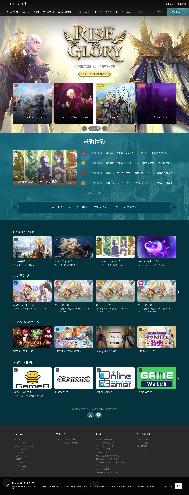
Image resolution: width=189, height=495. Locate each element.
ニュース (25, 11)
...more (139, 11)
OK (178, 486)
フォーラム (82, 11)
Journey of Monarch (24, 445)
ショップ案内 (142, 442)
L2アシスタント (65, 11)
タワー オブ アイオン (24, 462)
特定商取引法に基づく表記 (107, 455)
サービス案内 (144, 433)
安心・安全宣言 (103, 469)
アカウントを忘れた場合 (66, 439)
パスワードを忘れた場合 (66, 442)
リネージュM (20, 455)
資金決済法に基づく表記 (106, 459)
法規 (98, 433)
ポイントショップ (113, 11)
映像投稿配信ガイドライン (107, 472)
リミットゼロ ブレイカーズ (27, 442)
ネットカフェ (142, 449)
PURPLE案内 (142, 445)
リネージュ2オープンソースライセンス (113, 462)
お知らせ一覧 (94, 193)
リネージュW (21, 449)
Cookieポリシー (103, 452)
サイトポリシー (103, 465)
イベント (36, 11)
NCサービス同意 (103, 449)
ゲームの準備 (12, 11)
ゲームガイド (49, 11)
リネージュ (20, 469)
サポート (61, 433)
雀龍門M (19, 459)
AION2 (18, 439)
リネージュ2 (20, 465)
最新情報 (94, 141)
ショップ (96, 11)
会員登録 (182, 3)
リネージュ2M (21, 452)
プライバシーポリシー (106, 445)
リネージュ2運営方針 (105, 442)
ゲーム (19, 433)
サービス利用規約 (104, 439)
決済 (129, 11)
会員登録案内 (142, 439)
